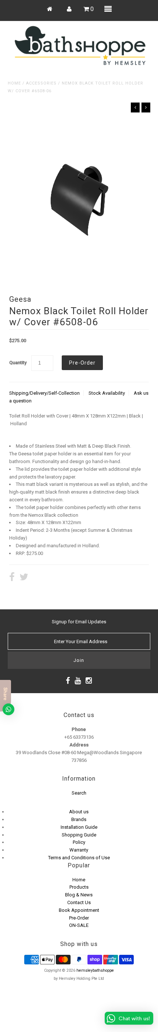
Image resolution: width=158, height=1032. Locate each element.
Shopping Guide (79, 835)
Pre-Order (79, 918)
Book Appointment (79, 910)
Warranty (78, 850)
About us (79, 811)
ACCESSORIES (41, 83)
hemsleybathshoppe (95, 970)
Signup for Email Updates (79, 621)
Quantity (17, 362)
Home (14, 83)
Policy (79, 842)
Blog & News (79, 894)
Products (79, 887)
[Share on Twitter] (23, 578)
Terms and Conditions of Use (79, 857)
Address (79, 745)
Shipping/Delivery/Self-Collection (44, 393)
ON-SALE (79, 925)
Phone (79, 729)
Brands (78, 819)
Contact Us (79, 902)
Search (79, 793)
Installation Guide (79, 827)
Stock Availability (107, 393)
